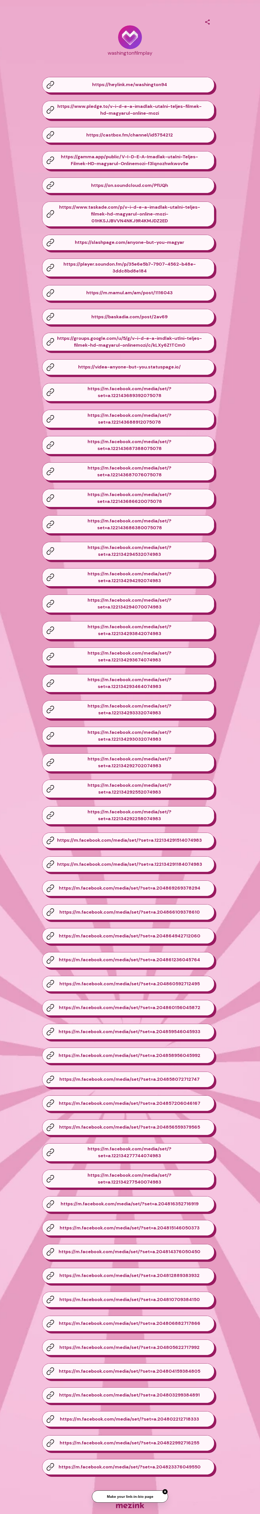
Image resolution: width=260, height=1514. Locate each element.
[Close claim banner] (165, 1490)
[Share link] (207, 21)
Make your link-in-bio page (130, 1495)
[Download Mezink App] (130, 1505)
